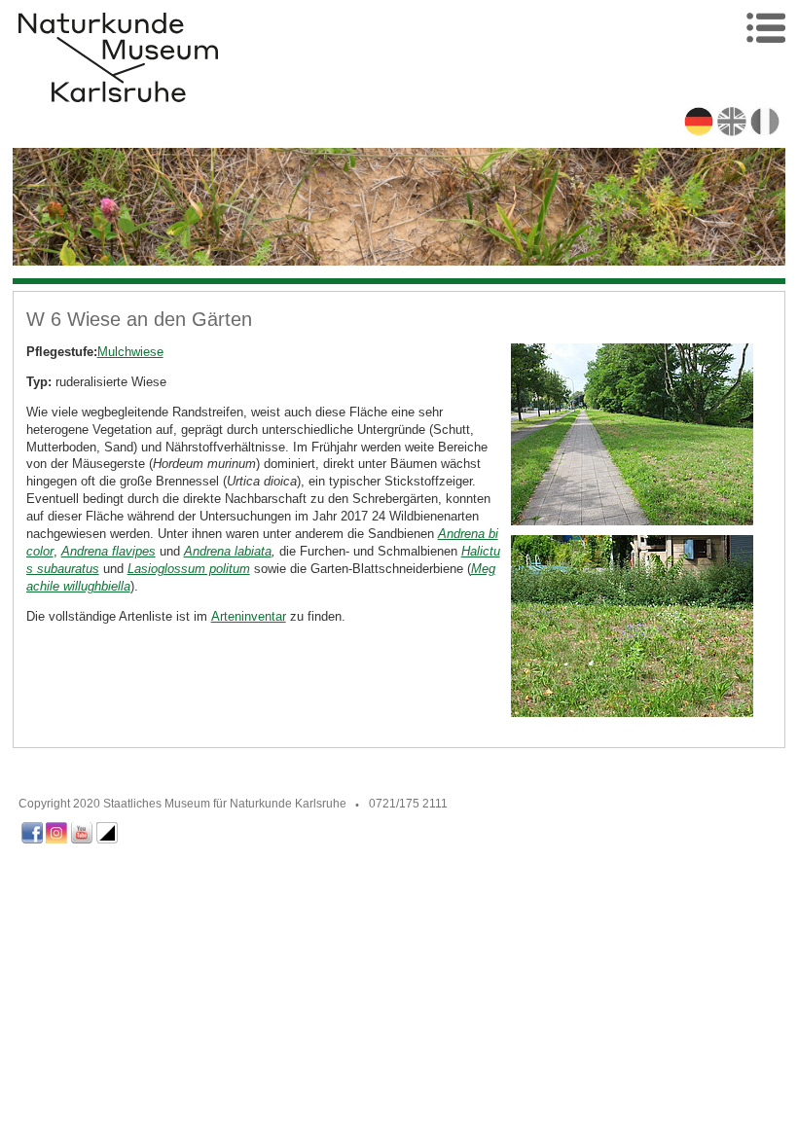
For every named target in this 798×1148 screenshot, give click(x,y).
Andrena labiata (228, 551)
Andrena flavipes (108, 551)
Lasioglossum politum (188, 568)
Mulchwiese (130, 351)
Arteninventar (248, 616)
